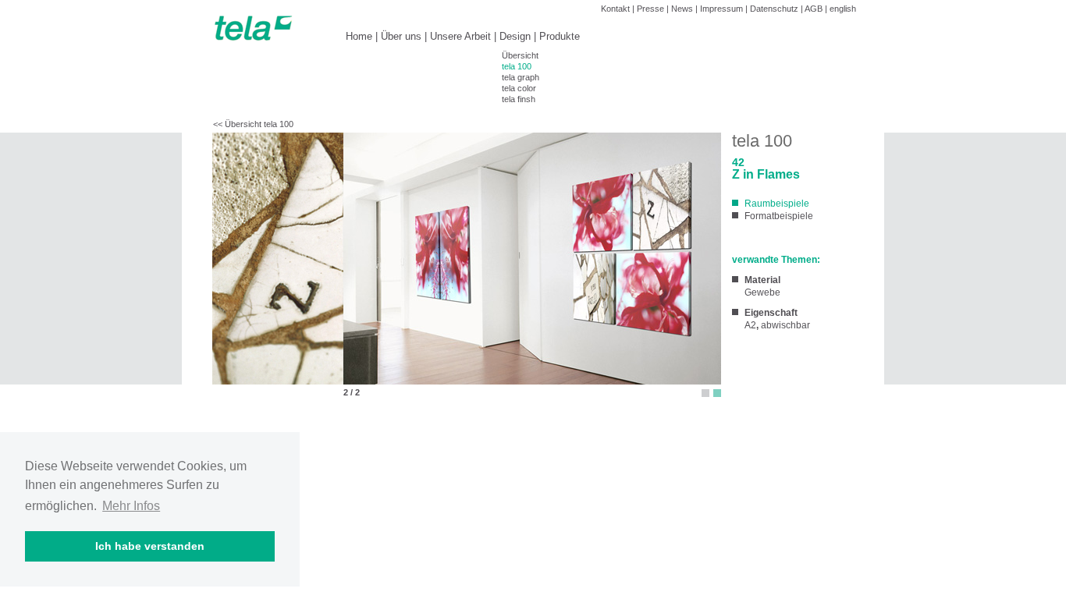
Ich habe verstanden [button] (149, 546)
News (682, 8)
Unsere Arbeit (460, 36)
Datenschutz (774, 8)
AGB (814, 8)
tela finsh (518, 99)
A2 (750, 325)
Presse (650, 8)
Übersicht (520, 55)
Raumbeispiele (776, 203)
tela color (519, 88)
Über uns (401, 36)
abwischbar (785, 325)
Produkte (559, 36)
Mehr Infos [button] (131, 505)
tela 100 (516, 66)
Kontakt (615, 8)
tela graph (520, 77)
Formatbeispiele (778, 216)
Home (359, 36)
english (843, 8)
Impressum (721, 8)
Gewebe (762, 292)
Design (515, 36)
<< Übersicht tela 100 (253, 124)
